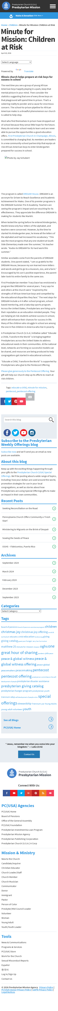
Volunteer (6, 913)
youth (27, 709)
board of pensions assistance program (31, 627)
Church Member (9, 876)
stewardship (24, 703)
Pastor (4, 899)
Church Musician (9, 881)
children (51, 626)
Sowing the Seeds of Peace (15, 537)
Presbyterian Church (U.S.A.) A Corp (19, 843)
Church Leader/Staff (11, 872)
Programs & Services (11, 946)
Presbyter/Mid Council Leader (16, 908)
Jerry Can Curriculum (39, 641)
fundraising (39, 637)
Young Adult (7, 922)
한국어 (5, 969)
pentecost (11, 391)
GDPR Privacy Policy (43, 989)
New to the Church (10, 858)
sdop (12, 697)
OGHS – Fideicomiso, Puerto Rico (18, 546)
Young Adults (51, 704)
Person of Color (9, 904)
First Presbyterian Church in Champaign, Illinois (31, 135)
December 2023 (10, 588)
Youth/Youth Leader (11, 926)
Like (3, 399)
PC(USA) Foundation (11, 825)
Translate (28, 71)
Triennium (36, 703)
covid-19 (51, 632)
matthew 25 (8, 646)
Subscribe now (8, 451)
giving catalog (9, 640)
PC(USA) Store (8, 951)
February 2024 (9, 579)
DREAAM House (31, 193)
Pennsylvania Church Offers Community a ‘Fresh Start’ (26, 518)
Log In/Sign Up (8, 974)
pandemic (41, 653)
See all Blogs (28, 719)
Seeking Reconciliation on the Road (20, 508)
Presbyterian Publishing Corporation (19, 838)
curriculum (5, 637)
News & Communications (13, 942)
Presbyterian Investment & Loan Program (22, 829)
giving (46, 636)
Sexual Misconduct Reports (15, 960)
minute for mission (37, 387)
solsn (36, 697)
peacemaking (24, 670)
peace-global (43, 664)
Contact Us (29, 754)
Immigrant (6, 895)
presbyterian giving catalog (22, 686)
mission (37, 647)
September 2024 (10, 562)
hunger (29, 641)
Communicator (9, 886)
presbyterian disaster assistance (33, 681)
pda (47, 653)
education (29, 636)
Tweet (9, 399)
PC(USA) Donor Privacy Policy (16, 989)
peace (51, 653)
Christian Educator (10, 867)
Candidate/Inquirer (11, 863)
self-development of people (24, 697)
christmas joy (11, 632)
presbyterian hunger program (16, 690)
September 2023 (10, 597)
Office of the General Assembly (16, 820)
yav (42, 703)
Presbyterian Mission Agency (15, 834)
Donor (4, 890)
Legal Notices (8, 992)
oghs (44, 646)
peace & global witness (17, 658)
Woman (5, 917)
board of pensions (9, 626)
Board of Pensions (10, 816)
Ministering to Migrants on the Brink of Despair (25, 529)
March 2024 (8, 571)
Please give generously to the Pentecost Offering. (25, 371)
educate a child (19, 387)
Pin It (14, 399)
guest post (22, 641)
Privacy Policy (46, 987)
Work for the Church (11, 956)
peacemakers (8, 670)
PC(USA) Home (28, 727)
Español (5, 965)
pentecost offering (26, 391)
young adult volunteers (11, 709)
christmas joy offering (34, 632)
